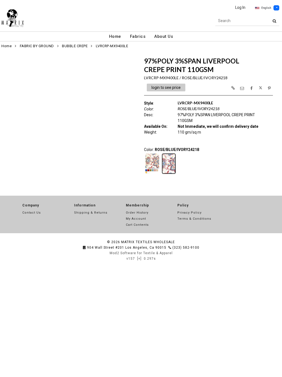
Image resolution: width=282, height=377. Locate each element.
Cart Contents (137, 225)
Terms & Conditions (194, 219)
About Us (163, 36)
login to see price (166, 87)
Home (115, 36)
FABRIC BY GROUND (37, 46)
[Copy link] (233, 88)
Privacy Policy (189, 212)
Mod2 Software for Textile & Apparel (141, 253)
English (266, 7)
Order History (137, 212)
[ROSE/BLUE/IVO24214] (152, 173)
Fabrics (138, 36)
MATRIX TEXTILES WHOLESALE (148, 242)
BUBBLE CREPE (75, 46)
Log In (240, 7)
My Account (136, 219)
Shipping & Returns (90, 212)
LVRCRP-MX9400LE (112, 46)
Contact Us (31, 212)
